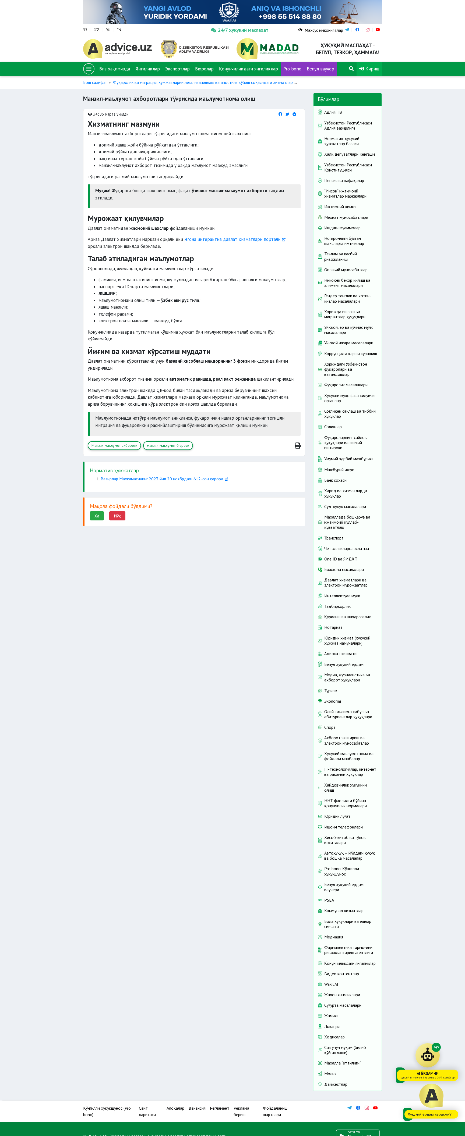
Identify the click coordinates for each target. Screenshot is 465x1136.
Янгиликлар (147, 69)
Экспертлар (177, 69)
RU (108, 29)
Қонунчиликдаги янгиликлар (248, 69)
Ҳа (96, 516)
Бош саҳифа (94, 82)
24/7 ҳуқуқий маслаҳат (243, 30)
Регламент (219, 1108)
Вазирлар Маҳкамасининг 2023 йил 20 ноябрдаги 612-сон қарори (162, 478)
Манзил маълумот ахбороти (114, 445)
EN (119, 29)
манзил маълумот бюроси (168, 445)
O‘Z (96, 29)
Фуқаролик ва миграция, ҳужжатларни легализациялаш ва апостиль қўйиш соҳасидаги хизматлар (203, 82)
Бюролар (204, 69)
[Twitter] (287, 114)
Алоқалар (175, 1108)
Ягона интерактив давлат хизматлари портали (232, 239)
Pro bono (292, 69)
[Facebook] (280, 114)
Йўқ (117, 516)
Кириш (371, 69)
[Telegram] (294, 114)
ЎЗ (85, 29)
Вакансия (197, 1108)
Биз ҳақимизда (114, 69)
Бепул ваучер (320, 69)
